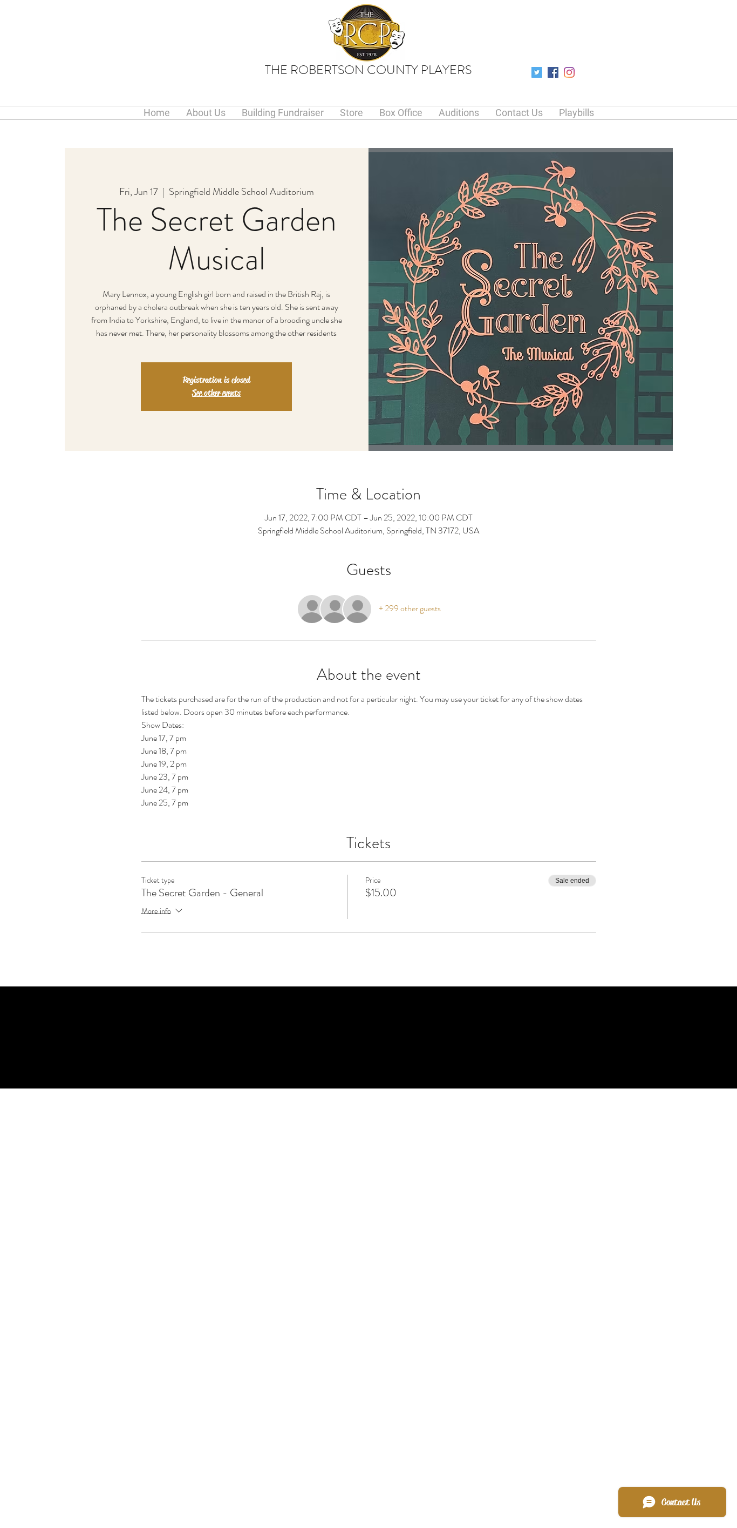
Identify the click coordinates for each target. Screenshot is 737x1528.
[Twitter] (536, 72)
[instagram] (569, 72)
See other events (216, 392)
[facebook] (553, 72)
